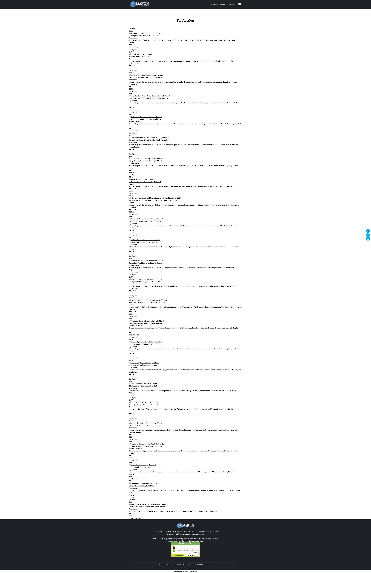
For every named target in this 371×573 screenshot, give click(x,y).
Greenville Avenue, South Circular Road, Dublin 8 (148, 221)
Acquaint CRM (178, 565)
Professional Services (194, 541)
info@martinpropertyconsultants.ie (190, 534)
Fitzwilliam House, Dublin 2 (139, 56)
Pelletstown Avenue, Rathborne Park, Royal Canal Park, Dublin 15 (154, 200)
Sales (155, 539)
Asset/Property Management (170, 539)
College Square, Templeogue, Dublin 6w (144, 282)
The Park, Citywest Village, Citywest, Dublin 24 (147, 302)
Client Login (232, 4)
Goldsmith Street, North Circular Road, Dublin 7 (147, 507)
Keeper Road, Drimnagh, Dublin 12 (142, 486)
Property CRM (195, 565)
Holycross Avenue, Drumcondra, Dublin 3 (145, 182)
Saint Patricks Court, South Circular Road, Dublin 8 (148, 98)
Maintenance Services (176, 541)
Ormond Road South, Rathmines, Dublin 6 (145, 77)
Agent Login (208, 565)
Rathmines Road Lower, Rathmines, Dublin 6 (146, 263)
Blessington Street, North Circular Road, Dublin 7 (148, 140)
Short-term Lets (189, 539)
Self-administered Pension (207, 539)
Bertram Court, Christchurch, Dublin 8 (143, 242)
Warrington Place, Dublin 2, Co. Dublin (144, 36)
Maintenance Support (218, 4)
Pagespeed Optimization (181, 571)
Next (140, 518)
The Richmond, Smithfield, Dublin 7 (143, 386)
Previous (134, 518)
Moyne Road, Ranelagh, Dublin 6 (141, 467)
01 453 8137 (171, 534)
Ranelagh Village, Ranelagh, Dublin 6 (143, 405)
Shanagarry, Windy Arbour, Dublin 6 (143, 365)
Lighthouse (193, 571)
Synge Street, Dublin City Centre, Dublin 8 (145, 161)
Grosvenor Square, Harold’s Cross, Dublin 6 (145, 323)
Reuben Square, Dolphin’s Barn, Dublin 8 (144, 344)
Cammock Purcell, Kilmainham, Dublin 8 (144, 425)
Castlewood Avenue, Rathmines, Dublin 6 (145, 119)
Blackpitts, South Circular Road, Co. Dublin (145, 446)
